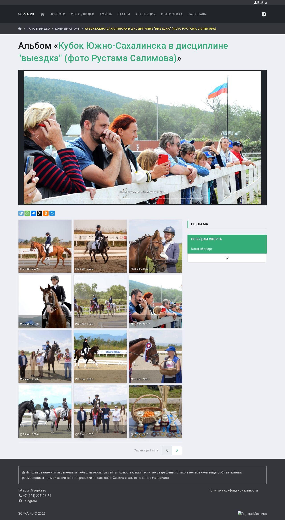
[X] (39, 213)
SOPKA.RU (26, 14)
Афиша (106, 14)
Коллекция (145, 14)
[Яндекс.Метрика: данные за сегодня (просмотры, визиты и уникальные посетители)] (252, 513)
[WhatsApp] (27, 213)
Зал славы (197, 14)
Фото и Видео (38, 28)
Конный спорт (67, 28)
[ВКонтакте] (33, 213)
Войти (262, 2)
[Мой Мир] (52, 213)
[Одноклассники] (46, 213)
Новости (57, 14)
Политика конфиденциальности (233, 490)
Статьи (123, 14)
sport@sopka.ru (34, 490)
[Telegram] (21, 213)
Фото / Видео (82, 14)
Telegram (30, 501)
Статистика (172, 14)
